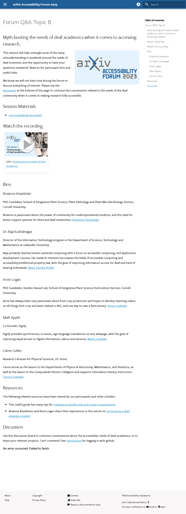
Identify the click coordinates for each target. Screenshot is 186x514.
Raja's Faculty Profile (41, 267)
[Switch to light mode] (138, 4)
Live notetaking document (25, 115)
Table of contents (154, 20)
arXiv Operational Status (134, 502)
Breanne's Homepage (85, 220)
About (8, 495)
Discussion (152, 85)
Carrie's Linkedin (13, 377)
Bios (149, 51)
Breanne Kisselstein (159, 56)
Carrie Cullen (155, 76)
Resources (152, 81)
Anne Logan (155, 66)
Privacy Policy (39, 500)
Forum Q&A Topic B (155, 25)
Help (7, 500)
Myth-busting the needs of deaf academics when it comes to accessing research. (163, 33)
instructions (74, 440)
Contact (74, 495)
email (151, 507)
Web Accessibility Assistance (136, 495)
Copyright (37, 495)
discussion (9, 90)
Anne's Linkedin (117, 306)
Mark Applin (155, 71)
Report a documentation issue (85, 504)
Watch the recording (157, 46)
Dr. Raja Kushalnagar (159, 61)
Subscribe (75, 500)
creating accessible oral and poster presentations (84, 404)
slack (163, 507)
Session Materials (155, 41)
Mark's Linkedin (97, 339)
